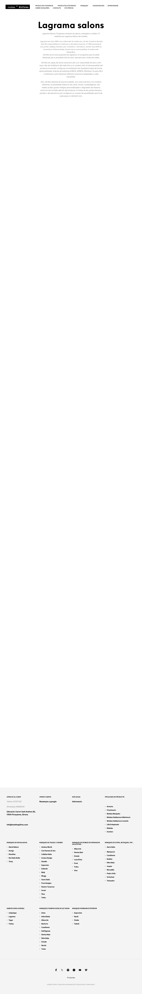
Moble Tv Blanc (84, 176)
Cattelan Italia (46, 854)
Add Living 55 (17, 296)
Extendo (44, 869)
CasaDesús (111, 855)
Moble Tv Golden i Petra (23, 247)
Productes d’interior (44, 6)
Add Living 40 (83, 296)
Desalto (44, 861)
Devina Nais (78, 852)
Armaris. (110, 806)
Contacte (57, 8)
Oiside (76, 920)
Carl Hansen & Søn (48, 851)
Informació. (77, 801)
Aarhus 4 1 (81, 682)
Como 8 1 (80, 537)
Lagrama (12, 916)
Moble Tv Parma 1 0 (20, 441)
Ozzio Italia (45, 880)
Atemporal (111, 852)
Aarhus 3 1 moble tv (20, 730)
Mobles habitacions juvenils (117, 821)
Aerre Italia (111, 847)
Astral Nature (14, 847)
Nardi (76, 916)
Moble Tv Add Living (86, 393)
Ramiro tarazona (47, 887)
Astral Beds (45, 916)
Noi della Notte (14, 858)
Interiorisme (113, 6)
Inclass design (46, 858)
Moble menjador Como (88, 441)
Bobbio (109, 859)
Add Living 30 (17, 345)
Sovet (43, 890)
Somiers (110, 832)
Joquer (109, 866)
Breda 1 (80, 778)
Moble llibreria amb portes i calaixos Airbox (33, 176)
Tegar (11, 920)
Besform (44, 924)
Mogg (43, 876)
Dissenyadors (98, 6)
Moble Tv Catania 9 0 (21, 537)
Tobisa (11, 924)
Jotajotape (13, 913)
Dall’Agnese (45, 931)
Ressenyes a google (47, 801)
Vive (75, 870)
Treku (43, 897)
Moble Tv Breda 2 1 (20, 778)
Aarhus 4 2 (15, 682)
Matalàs (110, 828)
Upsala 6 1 (15, 634)
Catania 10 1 (82, 489)
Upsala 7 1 (15, 586)
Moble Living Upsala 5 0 (88, 634)
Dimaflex (12, 854)
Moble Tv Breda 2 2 (86, 730)
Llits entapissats (113, 824)
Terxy (11, 861)
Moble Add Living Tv (20, 393)
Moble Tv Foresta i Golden (90, 225)
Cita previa (68, 8)
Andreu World (46, 847)
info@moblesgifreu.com (17, 824)
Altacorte (77, 849)
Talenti (76, 924)
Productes (71, 978)
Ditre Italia (110, 863)
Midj (43, 872)
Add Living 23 (83, 345)
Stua (43, 894)
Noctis (43, 945)
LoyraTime (78, 860)
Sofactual (110, 877)
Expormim (78, 913)
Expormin (45, 865)
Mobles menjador (113, 814)
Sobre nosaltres (42, 8)
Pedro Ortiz (111, 873)
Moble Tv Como (18, 489)
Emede (76, 856)
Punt (76, 863)
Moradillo (110, 870)
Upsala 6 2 (81, 586)
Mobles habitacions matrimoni (118, 817)
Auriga (11, 851)
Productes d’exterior (67, 6)
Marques (84, 6)
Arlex (43, 913)
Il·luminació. (111, 810)
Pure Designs (46, 883)
